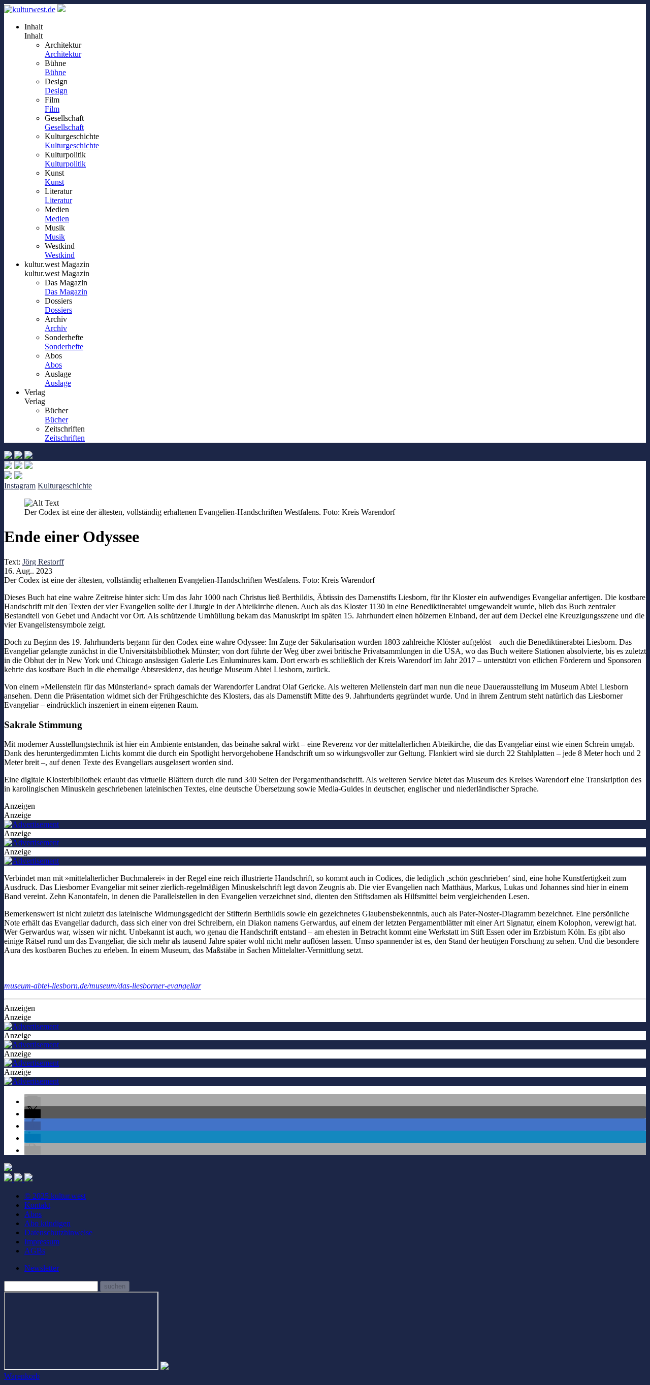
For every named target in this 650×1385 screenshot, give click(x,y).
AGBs (34, 1250)
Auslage (58, 383)
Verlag (34, 401)
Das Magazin (66, 291)
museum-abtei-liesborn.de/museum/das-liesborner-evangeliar (102, 985)
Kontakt (37, 1205)
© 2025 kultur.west (55, 1196)
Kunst (54, 182)
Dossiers (58, 310)
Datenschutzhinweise (58, 1232)
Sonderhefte (64, 346)
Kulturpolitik (65, 163)
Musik (55, 237)
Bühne (55, 72)
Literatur (58, 200)
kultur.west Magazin (56, 273)
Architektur (63, 54)
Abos (53, 364)
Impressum (41, 1241)
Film (52, 109)
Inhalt (33, 35)
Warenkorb (22, 1376)
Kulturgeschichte (72, 145)
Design (56, 90)
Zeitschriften (65, 438)
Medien (57, 218)
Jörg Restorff (43, 561)
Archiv (56, 328)
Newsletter (41, 1268)
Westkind (60, 255)
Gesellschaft (64, 127)
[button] (32, 1101)
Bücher (56, 419)
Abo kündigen (47, 1223)
